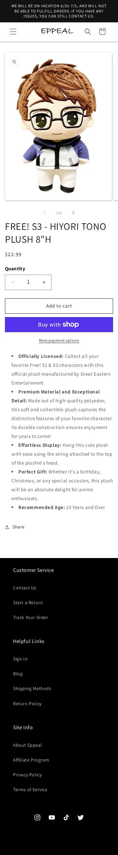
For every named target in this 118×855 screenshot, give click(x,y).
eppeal (74, 849)
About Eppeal (27, 745)
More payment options (59, 340)
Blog (18, 674)
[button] (13, 31)
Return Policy (27, 704)
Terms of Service (30, 789)
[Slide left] (44, 212)
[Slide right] (73, 212)
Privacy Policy (27, 775)
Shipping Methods (32, 688)
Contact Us (24, 588)
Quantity (15, 268)
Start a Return (28, 602)
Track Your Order (31, 617)
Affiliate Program (31, 760)
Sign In (20, 659)
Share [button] (18, 527)
